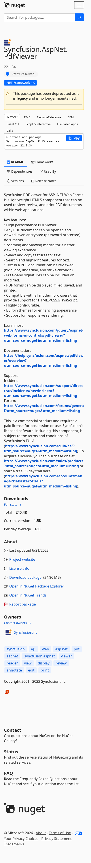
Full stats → (12, 504)
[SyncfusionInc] (8, 632)
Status (11, 752)
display (43, 663)
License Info (19, 568)
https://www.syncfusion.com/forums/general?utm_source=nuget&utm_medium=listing (44, 408)
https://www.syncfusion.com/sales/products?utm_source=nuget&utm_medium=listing (43, 463)
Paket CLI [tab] (13, 124)
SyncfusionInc (25, 632)
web (45, 649)
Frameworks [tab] (43, 162)
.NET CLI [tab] (12, 117)
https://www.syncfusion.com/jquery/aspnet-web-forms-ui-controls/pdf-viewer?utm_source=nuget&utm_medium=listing (43, 335)
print (45, 670)
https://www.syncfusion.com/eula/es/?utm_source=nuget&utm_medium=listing (40, 448)
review (61, 663)
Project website (22, 559)
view (28, 663)
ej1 (33, 649)
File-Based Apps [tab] (67, 124)
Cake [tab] (10, 131)
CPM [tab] (71, 117)
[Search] (79, 17)
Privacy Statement (56, 838)
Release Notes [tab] (45, 181)
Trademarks (14, 844)
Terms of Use (60, 832)
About (41, 832)
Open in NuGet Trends (28, 595)
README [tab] (17, 162)
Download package (25, 577)
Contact (12, 730)
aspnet (12, 656)
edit (31, 670)
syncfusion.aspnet (39, 656)
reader (12, 663)
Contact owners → (17, 623)
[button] (44, 96)
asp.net (61, 649)
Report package (22, 604)
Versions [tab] (17, 181)
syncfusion (16, 649)
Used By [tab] (49, 171)
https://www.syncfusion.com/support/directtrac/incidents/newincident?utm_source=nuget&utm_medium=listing (43, 390)
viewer (66, 656)
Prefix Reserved (23, 74)
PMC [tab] (27, 117)
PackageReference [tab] (49, 117)
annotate (14, 670)
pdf (77, 649)
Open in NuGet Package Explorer (36, 586)
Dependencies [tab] (21, 171)
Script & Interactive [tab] (38, 124)
